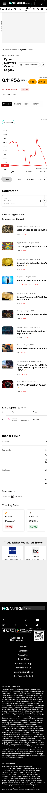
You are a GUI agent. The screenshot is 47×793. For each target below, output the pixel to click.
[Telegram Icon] (17, 625)
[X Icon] (6, 619)
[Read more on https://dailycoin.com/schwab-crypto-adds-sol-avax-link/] (7, 281)
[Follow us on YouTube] (42, 9)
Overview (7, 104)
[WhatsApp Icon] (29, 625)
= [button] (44, 200)
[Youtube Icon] (40, 619)
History (36, 104)
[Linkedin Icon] (29, 619)
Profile (27, 104)
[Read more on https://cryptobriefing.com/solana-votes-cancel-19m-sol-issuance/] (7, 231)
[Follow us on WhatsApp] (38, 9)
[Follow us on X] (34, 9)
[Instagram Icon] (6, 625)
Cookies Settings (23, 663)
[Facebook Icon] (17, 619)
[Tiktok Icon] (40, 625)
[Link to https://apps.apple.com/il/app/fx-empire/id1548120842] (9, 631)
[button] (4, 3)
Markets (17, 104)
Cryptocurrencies (9, 50)
